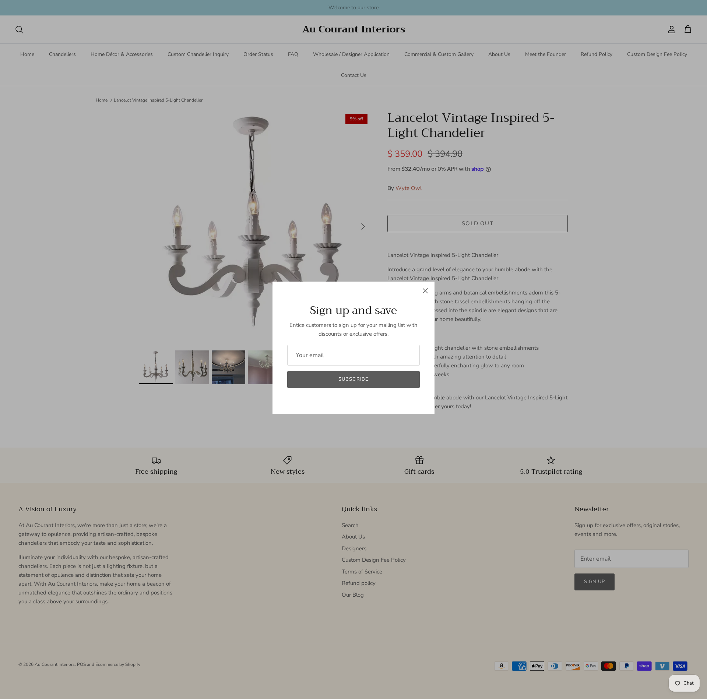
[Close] (425, 291)
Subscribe (353, 379)
